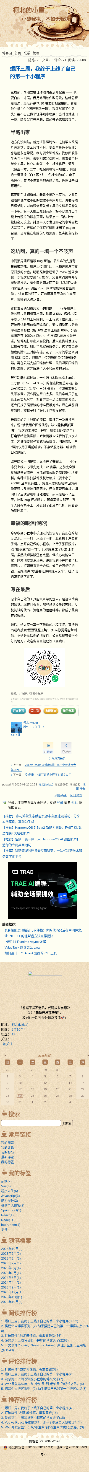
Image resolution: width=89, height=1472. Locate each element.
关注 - (39, 727)
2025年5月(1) (11, 1273)
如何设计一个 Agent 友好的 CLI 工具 (31, 953)
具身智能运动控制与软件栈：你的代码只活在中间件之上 (44, 930)
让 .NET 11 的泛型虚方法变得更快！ (30, 936)
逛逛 (74, 802)
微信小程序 (36, 693)
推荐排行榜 (22, 1400)
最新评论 (7, 1157)
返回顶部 (76, 795)
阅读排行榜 (22, 1313)
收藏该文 (50, 710)
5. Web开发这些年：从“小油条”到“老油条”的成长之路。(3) (42, 1427)
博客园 (7, 53)
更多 (4, 1229)
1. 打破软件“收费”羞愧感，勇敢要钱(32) (29, 1369)
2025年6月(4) (11, 1268)
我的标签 (7, 1162)
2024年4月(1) (11, 1282)
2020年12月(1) (12, 1292)
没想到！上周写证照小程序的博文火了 (48, 775)
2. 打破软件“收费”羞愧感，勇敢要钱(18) (29, 1413)
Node (7, 1220)
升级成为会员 (57, 758)
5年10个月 (19, 1029)
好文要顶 (18, 710)
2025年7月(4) (11, 1263)
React (7, 1215)
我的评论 (7, 1147)
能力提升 (9, 1200)
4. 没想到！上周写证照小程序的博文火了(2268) (35, 1340)
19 (13, 1034)
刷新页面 (61, 795)
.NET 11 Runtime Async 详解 (25, 942)
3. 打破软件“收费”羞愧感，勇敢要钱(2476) (31, 1335)
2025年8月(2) (11, 1258)
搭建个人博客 (12, 1205)
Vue (6, 1186)
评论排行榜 (22, 1361)
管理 (36, 53)
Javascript (10, 1196)
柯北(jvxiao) (30, 722)
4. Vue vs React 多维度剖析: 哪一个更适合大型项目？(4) (41, 1422)
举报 (83, 788)
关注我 (35, 710)
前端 (6, 1181)
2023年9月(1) (11, 1287)
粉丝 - (28, 727)
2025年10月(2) (12, 1249)
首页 (18, 53)
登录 (60, 802)
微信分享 (68, 710)
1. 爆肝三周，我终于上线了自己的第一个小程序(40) (38, 1408)
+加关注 (16, 735)
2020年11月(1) (11, 1297)
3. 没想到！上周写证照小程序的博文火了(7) (32, 1379)
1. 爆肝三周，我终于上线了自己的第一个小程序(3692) (39, 1321)
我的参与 (7, 1152)
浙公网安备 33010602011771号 (31, 1447)
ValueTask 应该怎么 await (23, 947)
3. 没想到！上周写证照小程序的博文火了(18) (33, 1417)
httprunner (10, 1224)
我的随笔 (7, 1142)
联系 (27, 53)
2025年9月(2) (11, 1253)
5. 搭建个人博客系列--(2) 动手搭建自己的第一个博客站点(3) (43, 1388)
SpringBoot (11, 1210)
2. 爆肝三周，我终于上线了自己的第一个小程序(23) (38, 1374)
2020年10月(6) (12, 1302)
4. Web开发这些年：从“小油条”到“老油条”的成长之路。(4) (42, 1384)
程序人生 (9, 1191)
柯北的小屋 (29, 10)
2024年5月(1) (11, 1278)
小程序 (23, 693)
